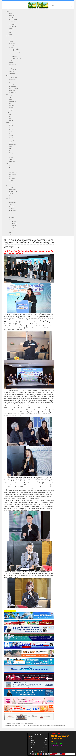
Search (52, 2)
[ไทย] (58, 754)
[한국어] (48, 754)
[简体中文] (38, 754)
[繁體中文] (41, 754)
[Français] (43, 754)
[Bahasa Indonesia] (56, 754)
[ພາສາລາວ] (63, 754)
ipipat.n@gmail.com (56, 742)
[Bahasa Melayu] (61, 754)
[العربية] (36, 754)
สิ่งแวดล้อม (11, 246)
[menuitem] (7, 9)
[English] (33, 754)
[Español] (53, 754)
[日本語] (46, 754)
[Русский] (51, 754)
